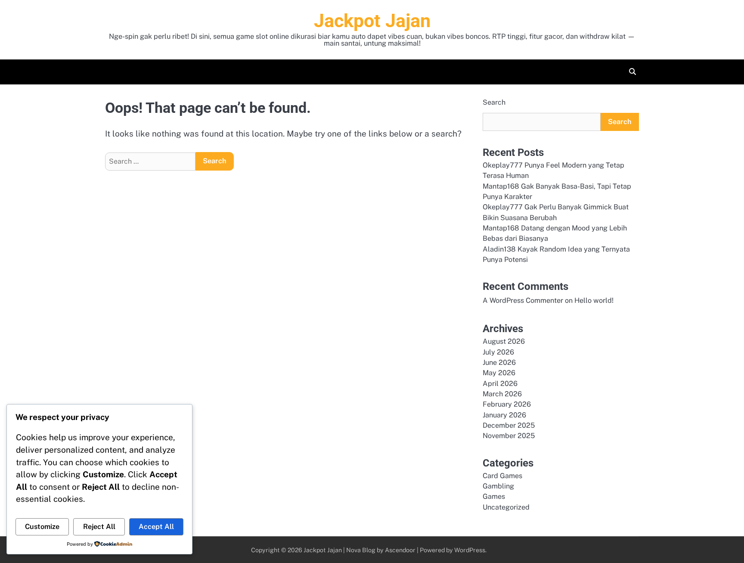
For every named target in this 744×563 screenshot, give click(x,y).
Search (494, 102)
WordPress (469, 550)
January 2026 (504, 415)
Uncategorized (506, 507)
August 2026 (504, 341)
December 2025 (509, 425)
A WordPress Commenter (523, 300)
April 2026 (500, 383)
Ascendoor (400, 550)
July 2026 (498, 352)
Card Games (502, 476)
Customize (42, 527)
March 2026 (502, 394)
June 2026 (499, 362)
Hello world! (594, 300)
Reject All (99, 527)
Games (494, 496)
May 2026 (499, 373)
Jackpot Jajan (372, 20)
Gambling (498, 486)
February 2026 (507, 404)
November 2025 (509, 436)
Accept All (156, 527)
